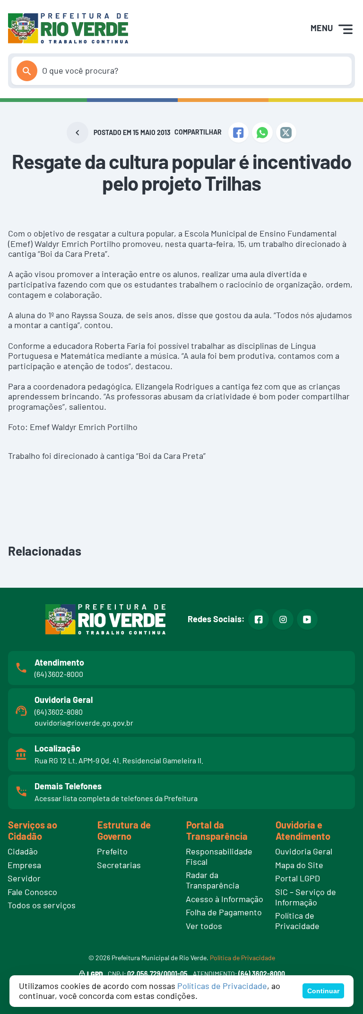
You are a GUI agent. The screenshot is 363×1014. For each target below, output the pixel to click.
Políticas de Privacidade (222, 985)
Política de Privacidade (242, 958)
